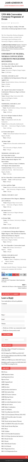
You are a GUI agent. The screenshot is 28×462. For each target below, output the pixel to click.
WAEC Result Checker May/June (9, 426)
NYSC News (4, 428)
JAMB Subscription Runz (7, 392)
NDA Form (4, 372)
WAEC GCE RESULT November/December (12, 423)
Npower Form (5, 379)
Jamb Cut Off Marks (6, 409)
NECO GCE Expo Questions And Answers (12, 436)
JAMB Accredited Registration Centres (11, 402)
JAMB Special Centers (7, 404)
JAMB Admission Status (7, 374)
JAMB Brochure (5, 387)
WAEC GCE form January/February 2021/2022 (13, 414)
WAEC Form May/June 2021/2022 (10, 412)
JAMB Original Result (6, 382)
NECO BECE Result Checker (8, 443)
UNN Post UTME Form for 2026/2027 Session (13, 360)
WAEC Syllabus (5, 431)
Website (3, 323)
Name (3, 315)
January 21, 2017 (6, 23)
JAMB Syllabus (5, 384)
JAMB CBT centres (6, 399)
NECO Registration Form (7, 448)
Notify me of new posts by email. (11, 330)
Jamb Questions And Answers (9, 389)
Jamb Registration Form (7, 377)
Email (3, 319)
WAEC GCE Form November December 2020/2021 (11, 417)
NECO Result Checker (7, 439)
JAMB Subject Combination (8, 407)
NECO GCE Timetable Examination (10, 433)
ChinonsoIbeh (15, 23)
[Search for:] (14, 340)
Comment (4, 303)
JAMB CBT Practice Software (8, 394)
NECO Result (4, 441)
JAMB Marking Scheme (7, 397)
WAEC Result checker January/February (11, 421)
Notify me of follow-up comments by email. (14, 328)
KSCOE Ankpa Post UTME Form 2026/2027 (12, 353)
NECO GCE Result (6, 446)
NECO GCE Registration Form (9, 451)
